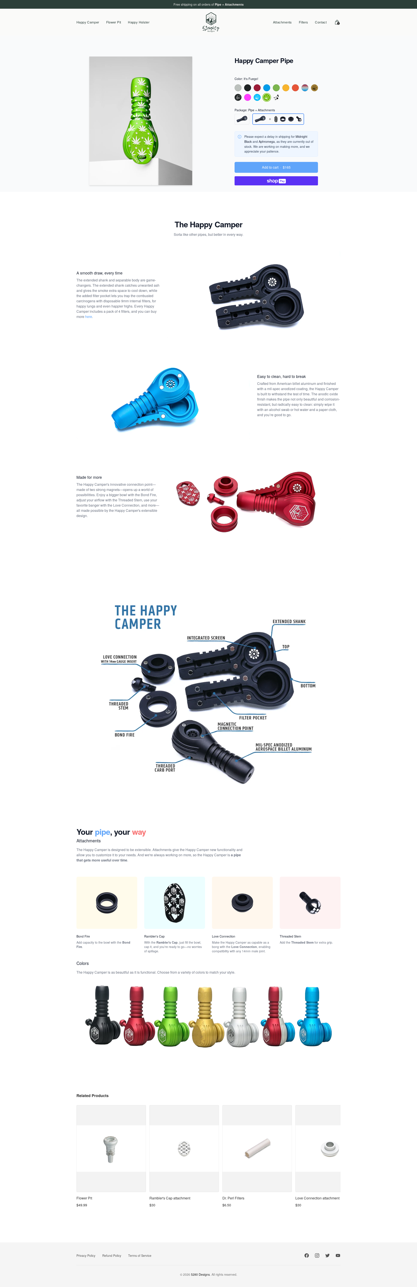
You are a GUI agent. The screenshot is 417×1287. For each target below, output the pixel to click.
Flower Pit (113, 22)
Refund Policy (111, 1255)
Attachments (282, 22)
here (88, 316)
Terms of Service (139, 1255)
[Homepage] (211, 22)
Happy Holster (138, 22)
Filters (303, 22)
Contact (321, 22)
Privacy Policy (85, 1255)
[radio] (238, 88)
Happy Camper (87, 22)
